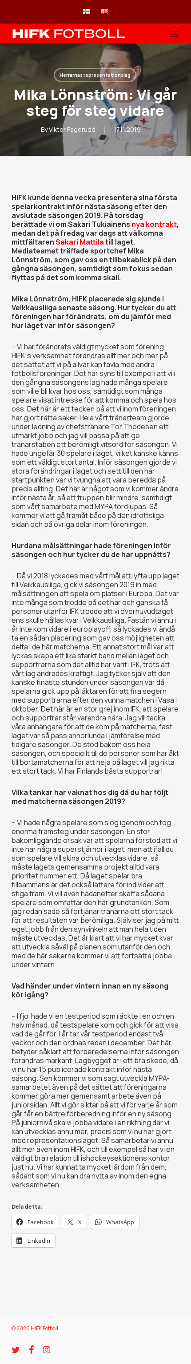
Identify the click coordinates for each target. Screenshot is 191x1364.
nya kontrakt (154, 224)
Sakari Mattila (80, 242)
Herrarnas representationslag (95, 75)
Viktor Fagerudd (72, 129)
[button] (174, 33)
